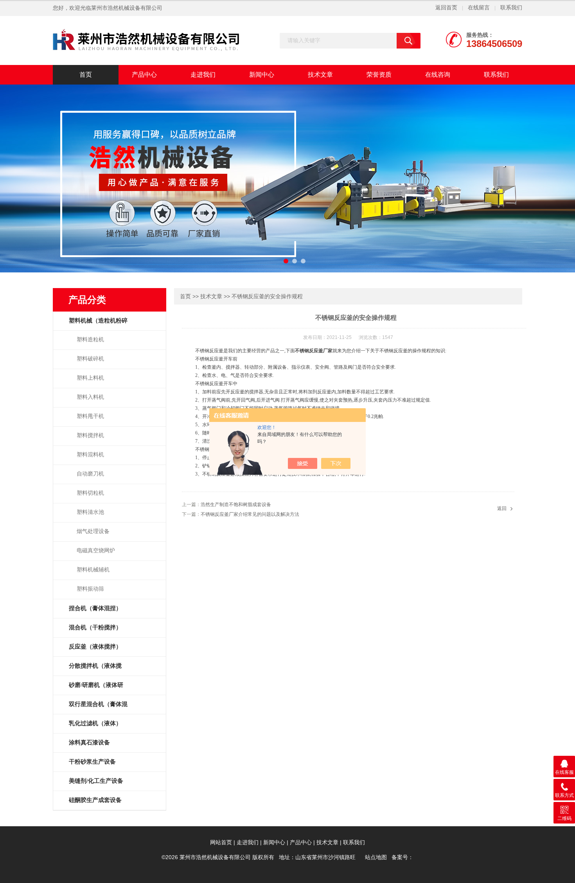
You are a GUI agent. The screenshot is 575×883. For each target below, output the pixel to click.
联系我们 (511, 8)
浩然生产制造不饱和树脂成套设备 (236, 504)
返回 (502, 508)
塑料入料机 (90, 397)
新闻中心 (261, 74)
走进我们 (203, 74)
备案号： (402, 857)
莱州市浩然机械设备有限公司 (126, 8)
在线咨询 (437, 74)
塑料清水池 (90, 512)
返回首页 (446, 8)
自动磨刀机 (90, 474)
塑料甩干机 (90, 416)
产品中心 (144, 74)
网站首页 (221, 842)
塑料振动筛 (90, 589)
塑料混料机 (90, 455)
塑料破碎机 (90, 359)
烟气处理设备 (93, 531)
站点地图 (376, 857)
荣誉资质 (379, 74)
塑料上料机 (90, 378)
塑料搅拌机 (90, 435)
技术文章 (320, 74)
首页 (85, 74)
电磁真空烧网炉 (96, 550)
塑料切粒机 (90, 493)
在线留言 (479, 8)
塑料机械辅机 (93, 570)
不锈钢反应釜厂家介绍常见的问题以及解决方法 (250, 514)
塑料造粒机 (90, 339)
